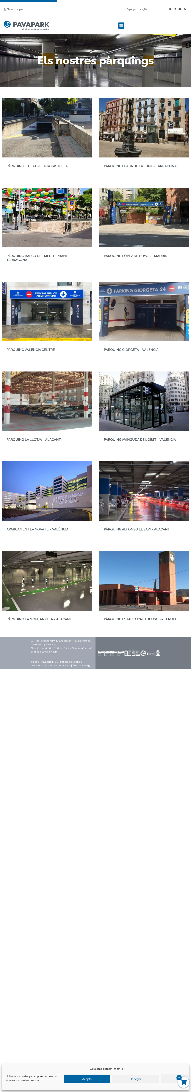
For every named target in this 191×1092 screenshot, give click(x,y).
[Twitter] (170, 9)
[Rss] (184, 9)
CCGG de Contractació (58, 665)
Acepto (87, 1079)
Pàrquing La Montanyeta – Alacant (39, 619)
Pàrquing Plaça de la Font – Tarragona (140, 166)
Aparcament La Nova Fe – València (37, 529)
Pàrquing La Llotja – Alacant (34, 440)
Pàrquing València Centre (31, 350)
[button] (121, 25)
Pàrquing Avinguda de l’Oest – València (140, 440)
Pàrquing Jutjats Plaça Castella (37, 166)
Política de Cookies (71, 661)
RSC (56, 661)
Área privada (80, 665)
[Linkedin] (175, 9)
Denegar (135, 1079)
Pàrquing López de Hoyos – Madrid (135, 256)
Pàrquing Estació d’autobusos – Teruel (140, 619)
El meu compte (15, 9)
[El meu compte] (5, 9)
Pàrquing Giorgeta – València (131, 350)
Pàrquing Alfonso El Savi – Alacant (137, 529)
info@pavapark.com (46, 651)
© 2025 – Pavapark (41, 661)
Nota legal (37, 665)
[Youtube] (180, 9)
